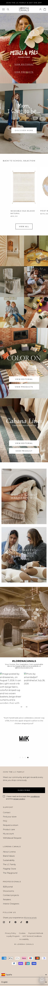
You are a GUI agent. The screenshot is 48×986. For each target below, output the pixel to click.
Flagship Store (9, 869)
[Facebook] (10, 922)
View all (24, 226)
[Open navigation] (3, 9)
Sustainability (9, 860)
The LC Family (9, 864)
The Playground (10, 873)
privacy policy (19, 799)
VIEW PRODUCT (24, 451)
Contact (6, 812)
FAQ (5, 821)
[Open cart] (45, 9)
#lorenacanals (30, 917)
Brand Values (9, 856)
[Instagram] (4, 922)
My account (8, 833)
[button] (12, 688)
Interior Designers (11, 904)
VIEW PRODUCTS (24, 72)
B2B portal (8, 887)
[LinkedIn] (27, 922)
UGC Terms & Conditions (32, 936)
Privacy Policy (10, 933)
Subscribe (24, 790)
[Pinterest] (15, 922)
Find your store (9, 816)
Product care (9, 829)
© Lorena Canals (24, 944)
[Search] (8, 9)
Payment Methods (35, 933)
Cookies (22, 933)
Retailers (7, 899)
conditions (35, 796)
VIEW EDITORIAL (24, 64)
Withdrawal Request (12, 838)
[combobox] (24, 974)
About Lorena (9, 852)
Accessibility (24, 939)
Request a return (10, 825)
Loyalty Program (13, 936)
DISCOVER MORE (24, 130)
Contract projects (11, 895)
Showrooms (8, 891)
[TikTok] (21, 922)
